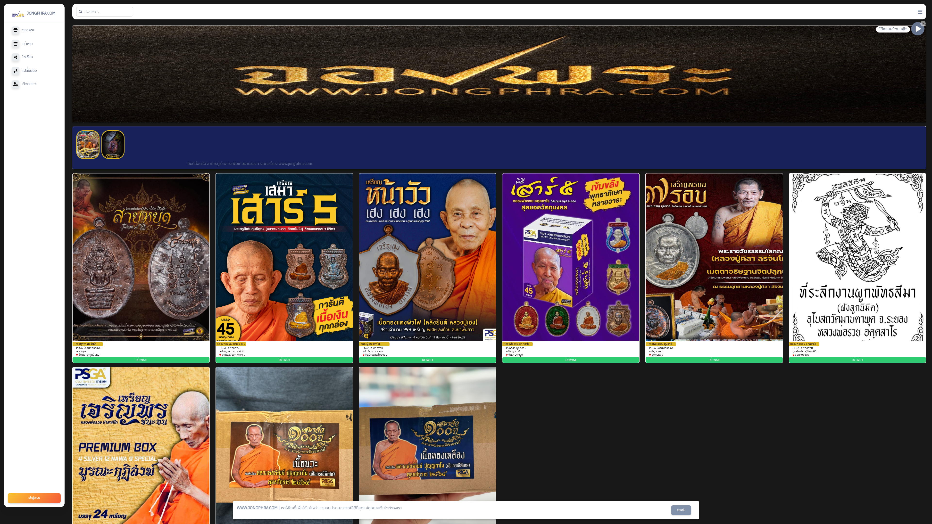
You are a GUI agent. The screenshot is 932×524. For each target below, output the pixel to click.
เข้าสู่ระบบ (34, 498)
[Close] (923, 23)
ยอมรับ (681, 510)
